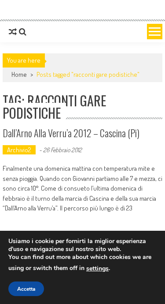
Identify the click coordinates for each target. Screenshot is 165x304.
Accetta (26, 289)
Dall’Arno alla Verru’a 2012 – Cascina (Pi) (71, 133)
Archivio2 (19, 150)
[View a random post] (13, 32)
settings (97, 268)
